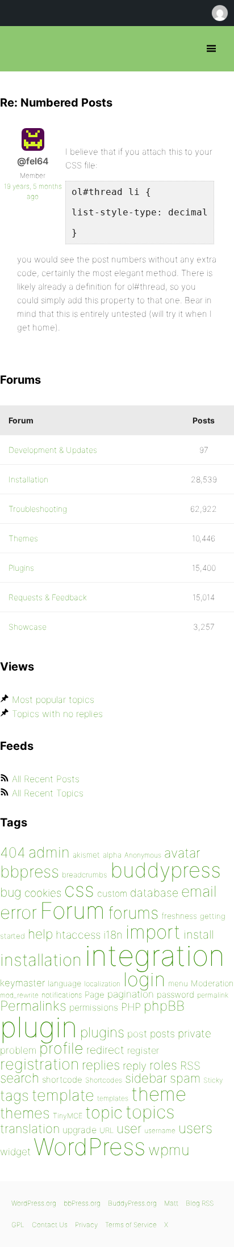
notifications (61, 994)
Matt (171, 1203)
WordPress (89, 1147)
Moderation (212, 983)
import (153, 932)
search (19, 1078)
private (194, 1033)
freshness (179, 916)
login (144, 979)
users (195, 1127)
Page (95, 994)
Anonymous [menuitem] (219, 13)
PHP (131, 1006)
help (40, 934)
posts (162, 1034)
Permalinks (33, 1006)
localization (102, 983)
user (128, 1128)
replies (101, 1064)
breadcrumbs (84, 874)
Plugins (21, 567)
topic (104, 1112)
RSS (190, 1065)
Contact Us (50, 1224)
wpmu (169, 1150)
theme (158, 1094)
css (79, 889)
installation (41, 959)
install (198, 934)
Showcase (28, 626)
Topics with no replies (57, 713)
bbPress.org (18, 48)
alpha (112, 854)
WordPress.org (33, 1203)
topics (150, 1112)
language (64, 983)
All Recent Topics (47, 793)
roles (163, 1065)
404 (13, 852)
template (63, 1095)
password (175, 994)
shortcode (62, 1079)
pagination (130, 994)
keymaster (22, 983)
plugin (38, 1027)
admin (49, 852)
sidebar (146, 1077)
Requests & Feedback (48, 597)
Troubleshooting (38, 509)
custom (112, 893)
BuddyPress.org (132, 1203)
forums (133, 913)
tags (14, 1095)
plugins (102, 1032)
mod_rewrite (19, 995)
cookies (42, 893)
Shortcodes (103, 1080)
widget (15, 1151)
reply (135, 1065)
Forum (72, 910)
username (160, 1130)
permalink (212, 995)
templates (112, 1098)
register (143, 1050)
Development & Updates (53, 450)
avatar (182, 853)
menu (178, 983)
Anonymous (142, 855)
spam (185, 1078)
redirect (105, 1050)
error (18, 912)
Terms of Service (131, 1224)
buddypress (165, 870)
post (137, 1034)
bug (11, 892)
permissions (93, 1007)
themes (25, 1113)
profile (61, 1048)
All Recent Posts (46, 778)
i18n (113, 934)
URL (106, 1130)
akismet (86, 854)
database (154, 893)
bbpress (29, 871)
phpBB (164, 1006)
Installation (28, 479)
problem (18, 1050)
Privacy (86, 1224)
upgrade (79, 1129)
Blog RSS (200, 1203)
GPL (17, 1224)
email (199, 891)
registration (39, 1064)
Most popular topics (53, 699)
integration (155, 955)
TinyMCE (67, 1116)
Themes (23, 538)
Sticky (213, 1080)
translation (30, 1128)
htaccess (78, 934)
